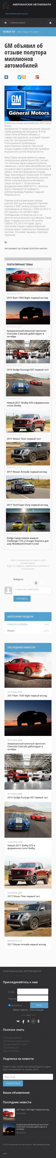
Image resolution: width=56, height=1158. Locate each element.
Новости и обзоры (17, 624)
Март (25, 32)
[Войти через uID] (15, 583)
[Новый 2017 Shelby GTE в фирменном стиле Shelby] (28, 390)
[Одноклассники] (28, 77)
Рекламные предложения (16, 1040)
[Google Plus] (41, 77)
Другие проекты (11, 1050)
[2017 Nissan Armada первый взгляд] (28, 457)
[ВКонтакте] (10, 77)
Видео (10, 630)
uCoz (5, 1153)
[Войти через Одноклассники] (41, 583)
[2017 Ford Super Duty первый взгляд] (28, 490)
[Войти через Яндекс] (31, 583)
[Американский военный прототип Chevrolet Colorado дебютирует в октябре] (28, 319)
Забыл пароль (20, 1009)
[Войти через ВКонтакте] (21, 583)
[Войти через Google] (36, 583)
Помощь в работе (12, 1037)
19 (31, 32)
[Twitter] (19, 77)
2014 (19, 32)
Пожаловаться (10, 1047)
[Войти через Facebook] (26, 583)
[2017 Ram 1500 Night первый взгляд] (28, 283)
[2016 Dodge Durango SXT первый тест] (28, 355)
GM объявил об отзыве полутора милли (25, 248)
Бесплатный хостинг (41, 1144)
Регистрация (37, 1009)
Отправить (22, 598)
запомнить (16, 1005)
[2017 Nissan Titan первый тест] (28, 424)
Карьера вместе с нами (15, 1044)
